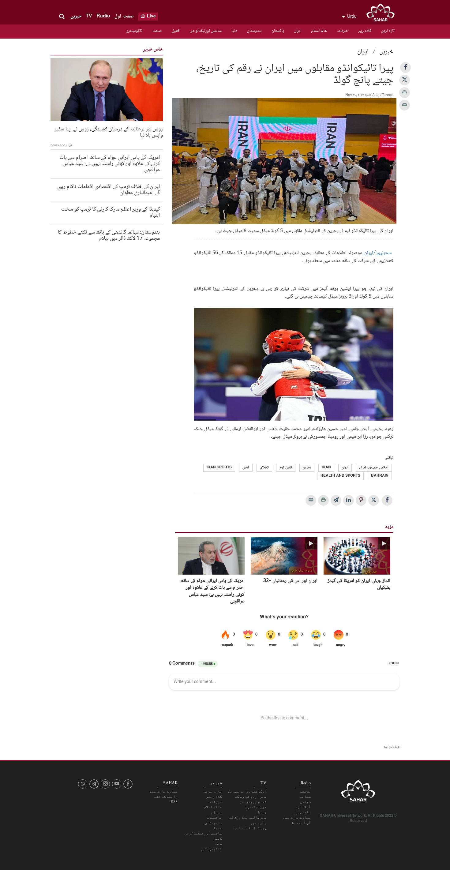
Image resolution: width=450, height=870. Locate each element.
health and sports (340, 476)
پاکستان (278, 31)
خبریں (75, 16)
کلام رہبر (364, 31)
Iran (326, 467)
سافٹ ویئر (302, 812)
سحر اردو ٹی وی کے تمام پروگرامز (250, 799)
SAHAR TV (358, 792)
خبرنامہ (342, 31)
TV (89, 16)
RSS (174, 802)
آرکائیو (303, 807)
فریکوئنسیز (255, 807)
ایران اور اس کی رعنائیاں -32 (290, 581)
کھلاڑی (264, 467)
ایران (297, 31)
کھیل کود (285, 467)
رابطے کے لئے (166, 796)
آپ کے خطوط (301, 823)
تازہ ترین (388, 31)
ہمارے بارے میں (297, 817)
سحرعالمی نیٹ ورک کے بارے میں (247, 820)
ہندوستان (254, 31)
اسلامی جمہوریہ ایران (373, 467)
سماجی (305, 796)
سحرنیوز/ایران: (377, 253)
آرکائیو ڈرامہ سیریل (247, 791)
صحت (157, 31)
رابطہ (261, 812)
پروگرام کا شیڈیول (249, 828)
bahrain (379, 476)
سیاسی (305, 802)
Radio (103, 16)
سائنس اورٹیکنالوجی (205, 31)
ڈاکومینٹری (134, 31)
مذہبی (305, 791)
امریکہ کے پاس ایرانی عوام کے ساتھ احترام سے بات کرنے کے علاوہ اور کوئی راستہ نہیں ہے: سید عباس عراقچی (213, 591)
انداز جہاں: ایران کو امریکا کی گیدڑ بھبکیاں (359, 584)
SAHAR (382, 13)
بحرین (307, 467)
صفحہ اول (124, 16)
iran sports (219, 467)
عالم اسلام (319, 31)
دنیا (234, 31)
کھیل (176, 31)
